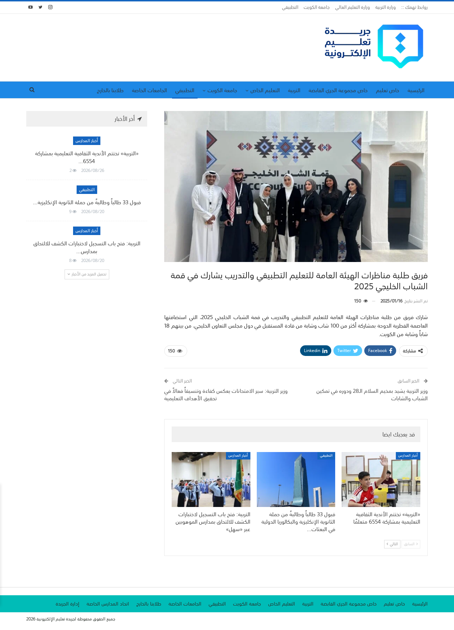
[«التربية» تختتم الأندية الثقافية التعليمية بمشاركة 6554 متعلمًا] (381, 479)
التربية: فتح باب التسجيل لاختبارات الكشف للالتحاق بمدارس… (86, 247)
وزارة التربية (385, 7)
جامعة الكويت (317, 7)
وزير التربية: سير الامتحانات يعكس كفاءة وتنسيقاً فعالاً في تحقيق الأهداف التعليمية (226, 394)
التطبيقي (290, 7)
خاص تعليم (387, 90)
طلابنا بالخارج (110, 90)
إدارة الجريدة (67, 604)
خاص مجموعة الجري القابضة (338, 90)
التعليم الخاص (265, 90)
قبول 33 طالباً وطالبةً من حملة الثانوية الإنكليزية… (87, 202)
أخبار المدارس (408, 455)
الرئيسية (416, 90)
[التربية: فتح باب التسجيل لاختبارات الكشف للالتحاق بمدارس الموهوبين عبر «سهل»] (211, 479)
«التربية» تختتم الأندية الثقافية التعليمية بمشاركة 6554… (87, 157)
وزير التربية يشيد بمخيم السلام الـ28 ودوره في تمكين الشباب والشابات (372, 394)
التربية (294, 90)
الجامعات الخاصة (149, 90)
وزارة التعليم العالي (352, 7)
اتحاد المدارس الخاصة (108, 604)
